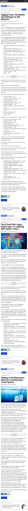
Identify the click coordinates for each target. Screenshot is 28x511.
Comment (4, 200)
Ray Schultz (4, 21)
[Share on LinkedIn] (5, 196)
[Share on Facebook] (2, 196)
